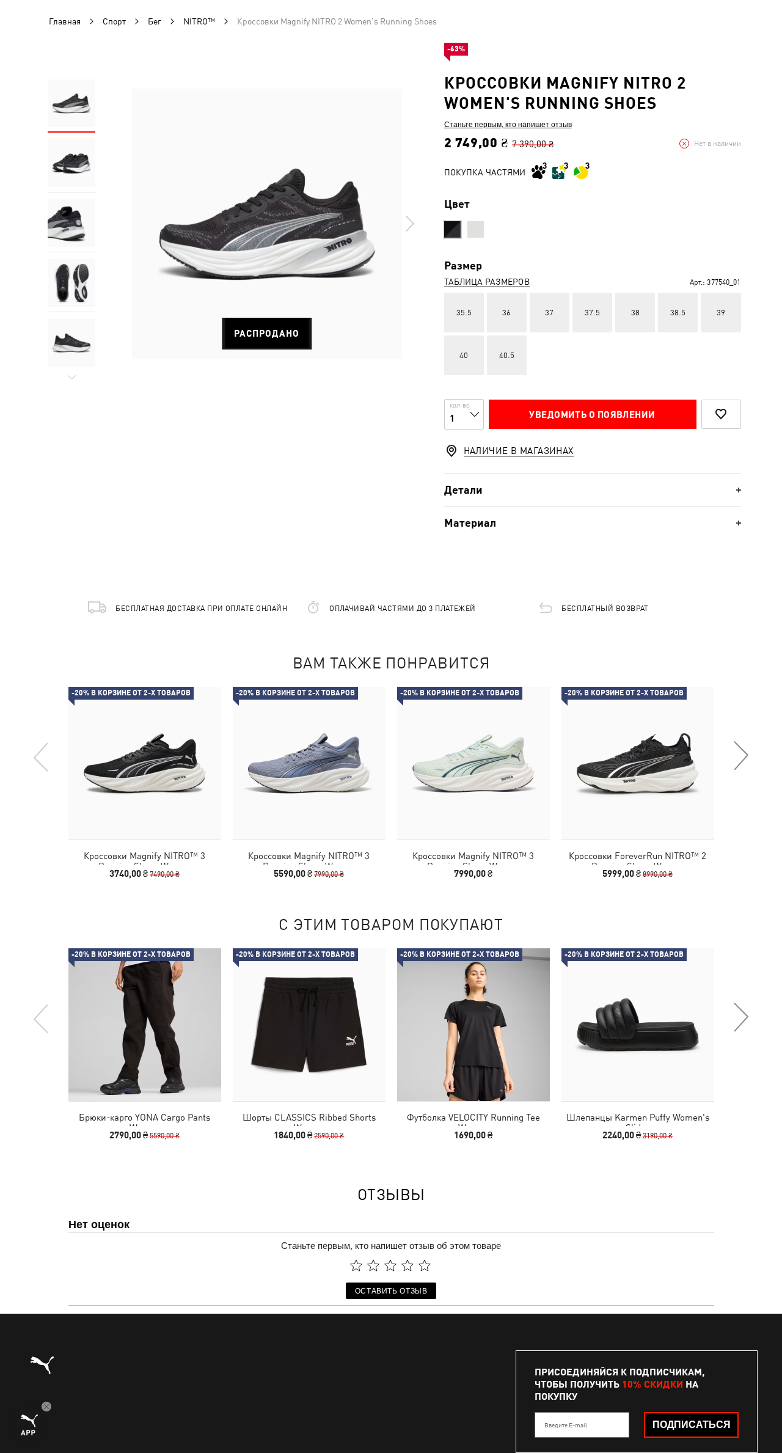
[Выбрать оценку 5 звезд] (425, 1265)
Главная (65, 21)
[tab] (592, 490)
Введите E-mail (565, 1425)
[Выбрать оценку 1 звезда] (356, 1265)
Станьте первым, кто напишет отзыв (508, 124)
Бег (154, 21)
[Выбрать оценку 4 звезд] (407, 1265)
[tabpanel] (267, 223)
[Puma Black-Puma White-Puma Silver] (452, 229)
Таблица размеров (487, 282)
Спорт (114, 21)
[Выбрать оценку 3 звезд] (390, 1265)
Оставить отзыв (391, 1290)
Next (409, 224)
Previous (42, 756)
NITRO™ (199, 21)
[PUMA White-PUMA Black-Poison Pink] (475, 229)
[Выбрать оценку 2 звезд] (373, 1265)
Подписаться (691, 1424)
